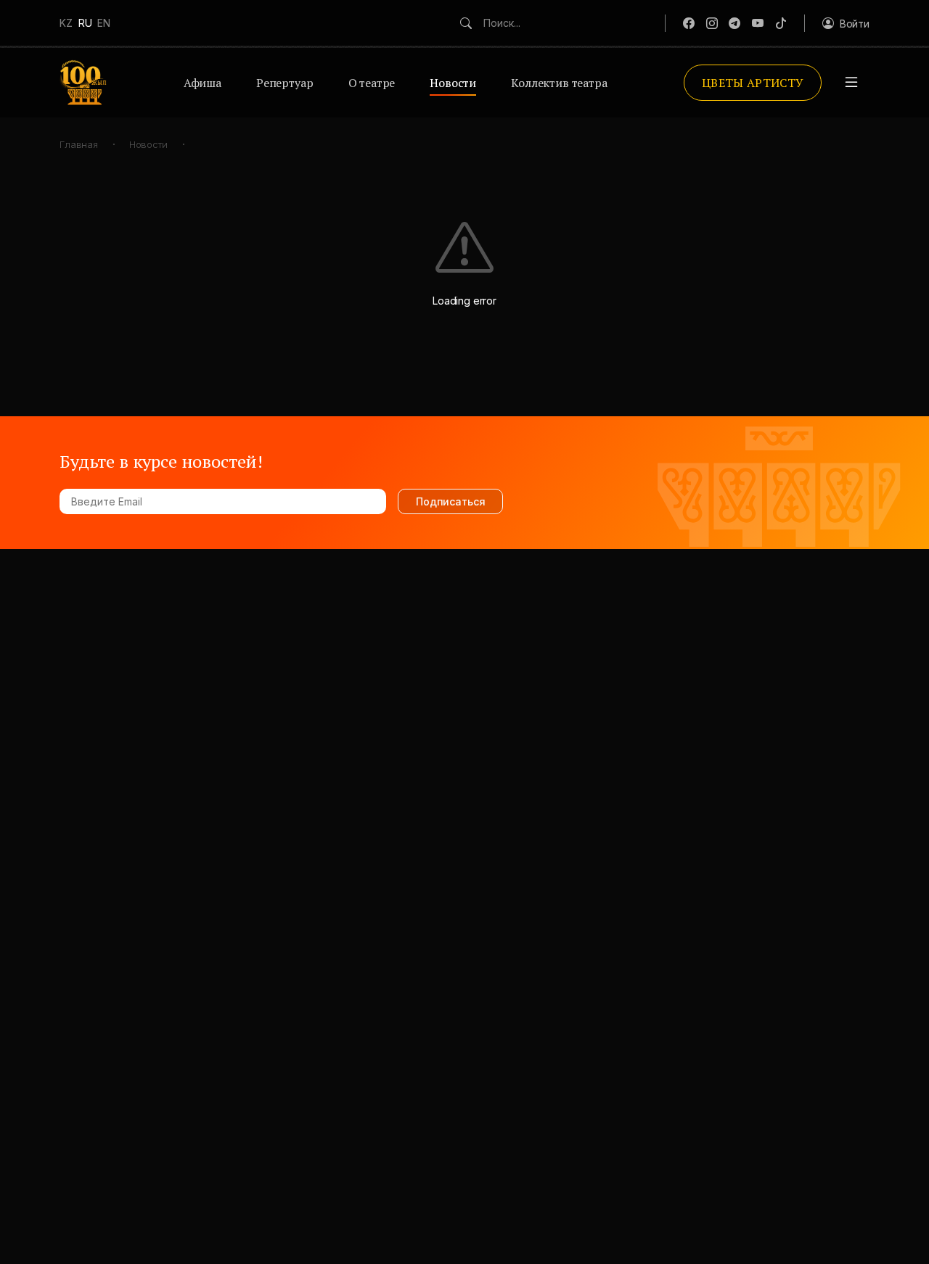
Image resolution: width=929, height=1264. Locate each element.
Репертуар (285, 83)
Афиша (202, 83)
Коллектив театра (559, 83)
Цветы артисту (752, 83)
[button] (845, 23)
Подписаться (450, 501)
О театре (372, 83)
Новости (453, 83)
